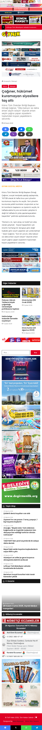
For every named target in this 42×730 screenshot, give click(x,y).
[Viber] (13, 134)
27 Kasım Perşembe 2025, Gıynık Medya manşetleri (18, 607)
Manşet (14, 81)
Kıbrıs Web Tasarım (32, 721)
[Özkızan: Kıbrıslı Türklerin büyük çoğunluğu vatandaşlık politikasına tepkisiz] (11, 293)
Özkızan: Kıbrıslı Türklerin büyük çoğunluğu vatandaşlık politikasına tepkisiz (10, 304)
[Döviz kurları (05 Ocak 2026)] (31, 293)
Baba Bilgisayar (18, 721)
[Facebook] (5, 129)
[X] (13, 129)
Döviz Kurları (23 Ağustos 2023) (29, 329)
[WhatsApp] (29, 129)
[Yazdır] (29, 134)
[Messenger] (21, 129)
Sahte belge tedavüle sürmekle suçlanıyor (10, 318)
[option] (21, 598)
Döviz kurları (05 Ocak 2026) (29, 301)
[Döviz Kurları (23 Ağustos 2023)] (31, 320)
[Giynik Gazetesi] (11, 34)
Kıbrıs (5, 86)
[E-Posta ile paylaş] (21, 134)
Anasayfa (6, 81)
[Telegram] (5, 134)
